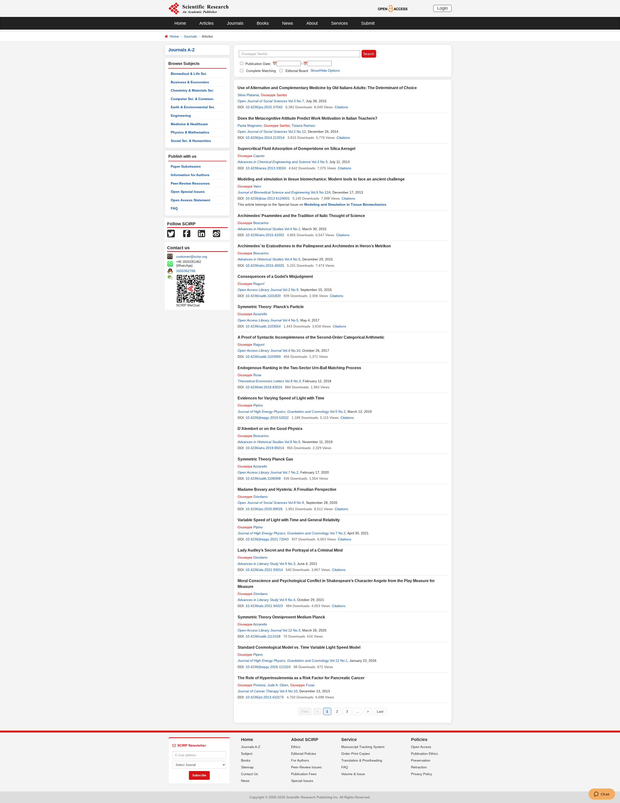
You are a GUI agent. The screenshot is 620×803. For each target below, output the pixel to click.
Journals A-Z (250, 747)
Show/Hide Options (325, 70)
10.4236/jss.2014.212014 (265, 138)
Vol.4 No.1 (292, 229)
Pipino (250, 405)
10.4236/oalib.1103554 (263, 326)
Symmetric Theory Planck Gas (265, 459)
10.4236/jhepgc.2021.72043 (267, 539)
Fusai (302, 685)
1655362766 (185, 271)
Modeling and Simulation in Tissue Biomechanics (345, 204)
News (287, 23)
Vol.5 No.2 (338, 411)
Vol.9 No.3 (287, 564)
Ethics (295, 747)
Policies (419, 739)
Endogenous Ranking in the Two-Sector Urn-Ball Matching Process (299, 368)
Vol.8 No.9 (296, 503)
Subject (246, 754)
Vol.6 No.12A (321, 192)
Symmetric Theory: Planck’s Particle (271, 307)
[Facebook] (186, 233)
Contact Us (249, 774)
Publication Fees (304, 774)
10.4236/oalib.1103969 (263, 357)
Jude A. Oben (277, 685)
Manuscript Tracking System (363, 747)
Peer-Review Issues (306, 767)
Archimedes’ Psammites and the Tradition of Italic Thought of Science (301, 216)
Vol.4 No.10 (291, 350)
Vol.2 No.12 (297, 131)
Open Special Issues (188, 192)
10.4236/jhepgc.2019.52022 (267, 418)
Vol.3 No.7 (296, 101)
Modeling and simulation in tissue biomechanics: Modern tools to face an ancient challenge (321, 179)
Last (380, 711)
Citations (341, 107)
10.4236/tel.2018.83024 (264, 387)
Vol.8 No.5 (292, 442)
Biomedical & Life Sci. (189, 74)
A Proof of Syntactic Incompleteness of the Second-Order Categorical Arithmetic (311, 337)
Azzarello (252, 314)
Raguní (251, 284)
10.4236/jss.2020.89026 (264, 509)
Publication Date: (257, 64)
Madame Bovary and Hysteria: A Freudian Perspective (287, 489)
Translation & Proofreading (361, 760)
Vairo (249, 186)
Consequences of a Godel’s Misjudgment (275, 276)
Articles (206, 23)
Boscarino (253, 223)
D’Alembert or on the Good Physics (270, 429)
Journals (235, 23)
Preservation (420, 760)
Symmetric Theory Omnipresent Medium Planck (281, 617)
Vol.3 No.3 (319, 162)
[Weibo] (216, 233)
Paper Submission (186, 166)
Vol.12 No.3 (291, 630)
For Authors (300, 760)
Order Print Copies (355, 754)
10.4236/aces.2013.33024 (266, 168)
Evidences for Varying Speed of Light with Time (281, 398)
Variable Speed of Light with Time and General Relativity (289, 520)
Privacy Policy (421, 774)
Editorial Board (297, 71)
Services (339, 23)
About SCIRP (304, 739)
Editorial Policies (303, 754)
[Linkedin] (201, 233)
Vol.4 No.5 (292, 259)
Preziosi (251, 685)
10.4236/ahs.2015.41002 (265, 235)
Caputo (251, 156)
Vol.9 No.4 (287, 600)
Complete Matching (261, 71)
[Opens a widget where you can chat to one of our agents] (601, 794)
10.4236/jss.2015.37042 (264, 107)
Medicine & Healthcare (189, 124)
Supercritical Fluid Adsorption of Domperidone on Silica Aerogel (296, 149)
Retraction (419, 767)
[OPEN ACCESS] (393, 8)
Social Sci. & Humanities (191, 141)
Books (263, 23)
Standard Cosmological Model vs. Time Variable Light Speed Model (299, 647)
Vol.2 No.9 (290, 290)
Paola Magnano (250, 125)
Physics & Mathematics (190, 132)
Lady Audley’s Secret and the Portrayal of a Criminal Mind (290, 550)
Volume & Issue (353, 774)
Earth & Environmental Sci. (193, 107)
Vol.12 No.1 (339, 661)
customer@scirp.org (191, 256)
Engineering (181, 115)
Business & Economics (190, 82)
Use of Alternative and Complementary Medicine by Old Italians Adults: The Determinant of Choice (327, 88)
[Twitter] (171, 233)
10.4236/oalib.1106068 (263, 478)
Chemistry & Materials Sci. (192, 90)
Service (349, 739)
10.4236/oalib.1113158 (263, 636)
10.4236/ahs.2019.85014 (265, 448)
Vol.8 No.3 (293, 381)
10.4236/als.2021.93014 (264, 570)
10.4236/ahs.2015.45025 (265, 265)
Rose (249, 375)
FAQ (174, 208)
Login (442, 8)
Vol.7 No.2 (290, 472)
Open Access (421, 747)
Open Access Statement (190, 200)
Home (180, 23)
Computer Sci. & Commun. (192, 99)
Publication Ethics (424, 754)
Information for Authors (190, 175)
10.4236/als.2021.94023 (264, 606)
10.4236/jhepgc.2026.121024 (268, 667)
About (312, 23)
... (357, 711)
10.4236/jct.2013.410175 (265, 697)
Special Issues (302, 781)
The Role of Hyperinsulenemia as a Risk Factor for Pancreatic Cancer (301, 678)
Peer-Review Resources (190, 183)
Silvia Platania (248, 95)
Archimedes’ (314, 246)
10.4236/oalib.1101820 (263, 296)
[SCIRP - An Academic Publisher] (198, 8)
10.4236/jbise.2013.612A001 (268, 198)
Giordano (253, 497)
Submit (368, 23)
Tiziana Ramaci (303, 125)
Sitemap (247, 767)
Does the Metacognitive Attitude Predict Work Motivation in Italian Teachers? (307, 118)
